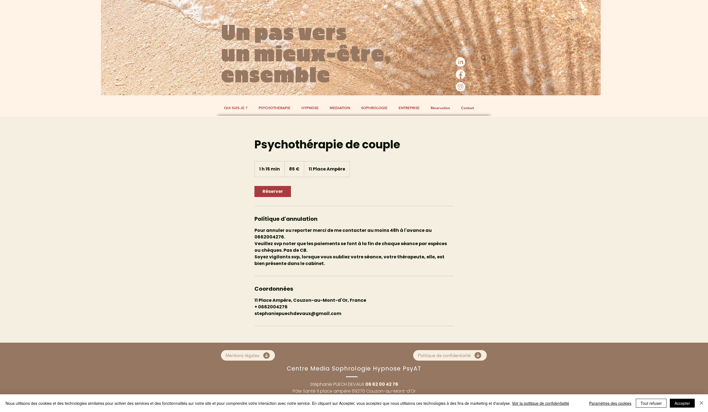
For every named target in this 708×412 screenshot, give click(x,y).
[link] (272, 191)
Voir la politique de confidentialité (540, 403)
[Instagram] (460, 86)
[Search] (484, 58)
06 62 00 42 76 (381, 384)
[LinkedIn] (460, 62)
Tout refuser (651, 403)
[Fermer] (701, 403)
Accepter (682, 403)
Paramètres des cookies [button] (610, 403)
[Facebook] (460, 74)
